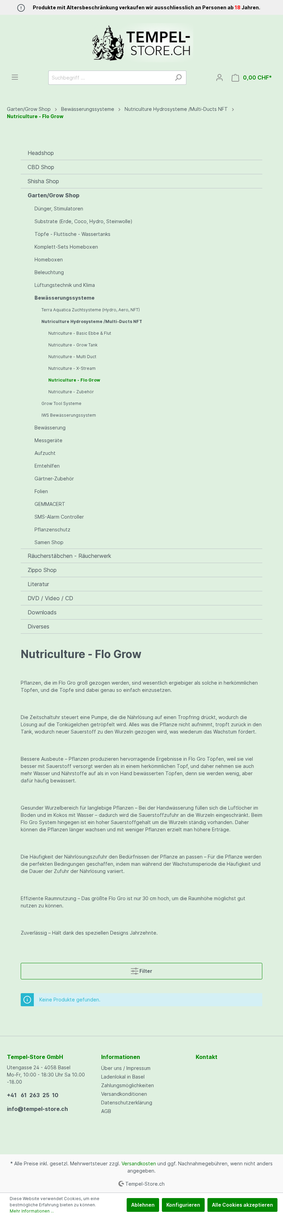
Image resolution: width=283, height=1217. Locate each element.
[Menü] (15, 77)
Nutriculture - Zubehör (71, 391)
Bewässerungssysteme (65, 298)
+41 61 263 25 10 (32, 1095)
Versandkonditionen (124, 1094)
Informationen (120, 1056)
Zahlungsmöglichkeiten (127, 1085)
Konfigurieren (183, 1205)
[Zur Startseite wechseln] (141, 42)
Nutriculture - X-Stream (72, 368)
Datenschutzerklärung (126, 1102)
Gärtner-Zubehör (54, 478)
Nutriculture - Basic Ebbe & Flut (79, 333)
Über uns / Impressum (125, 1068)
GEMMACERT (50, 504)
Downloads (42, 612)
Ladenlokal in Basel (123, 1077)
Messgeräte (48, 440)
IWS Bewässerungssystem (68, 415)
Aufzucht (45, 453)
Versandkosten (138, 1163)
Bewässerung (50, 427)
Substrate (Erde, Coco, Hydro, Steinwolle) (84, 221)
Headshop (41, 152)
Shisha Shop (43, 181)
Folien (41, 491)
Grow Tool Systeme (61, 403)
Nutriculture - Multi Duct (72, 356)
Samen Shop (49, 542)
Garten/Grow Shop (53, 195)
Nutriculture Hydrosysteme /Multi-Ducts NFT (91, 321)
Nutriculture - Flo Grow (74, 380)
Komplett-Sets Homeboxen (66, 247)
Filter (145, 971)
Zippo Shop (42, 569)
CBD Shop (41, 167)
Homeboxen (49, 259)
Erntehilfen (47, 466)
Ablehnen (143, 1205)
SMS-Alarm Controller (59, 517)
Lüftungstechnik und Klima (65, 285)
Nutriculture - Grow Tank (73, 344)
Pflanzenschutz (52, 529)
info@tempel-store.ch (37, 1108)
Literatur (38, 584)
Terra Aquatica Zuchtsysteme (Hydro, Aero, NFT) (90, 309)
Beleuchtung (49, 272)
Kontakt (206, 1056)
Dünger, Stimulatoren (59, 208)
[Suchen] (178, 78)
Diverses (38, 626)
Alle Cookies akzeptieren (242, 1205)
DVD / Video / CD (50, 598)
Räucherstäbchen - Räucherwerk (69, 555)
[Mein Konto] (219, 77)
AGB (106, 1111)
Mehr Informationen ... (32, 1211)
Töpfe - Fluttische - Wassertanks (72, 234)
